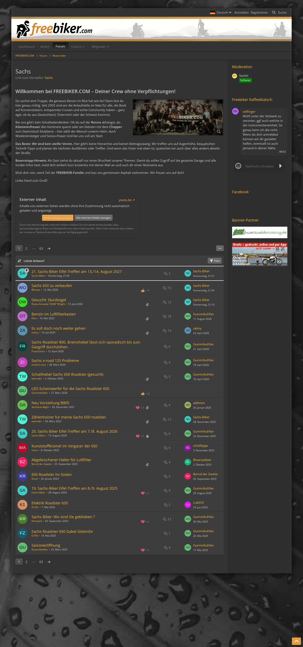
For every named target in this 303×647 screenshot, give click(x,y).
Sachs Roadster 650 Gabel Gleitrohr (62, 531)
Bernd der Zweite (41, 464)
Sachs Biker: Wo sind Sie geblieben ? (63, 516)
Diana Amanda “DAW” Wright (48, 304)
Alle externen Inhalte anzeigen (93, 217)
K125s (35, 507)
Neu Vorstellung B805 (50, 402)
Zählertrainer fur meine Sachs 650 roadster (69, 417)
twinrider (37, 378)
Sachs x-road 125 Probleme (55, 360)
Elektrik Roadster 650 (50, 502)
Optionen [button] (277, 111)
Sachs (49, 78)
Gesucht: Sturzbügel (49, 299)
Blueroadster (202, 460)
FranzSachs (38, 351)
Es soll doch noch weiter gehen (59, 328)
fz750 (35, 535)
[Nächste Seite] (49, 248)
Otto (34, 318)
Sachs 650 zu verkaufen (52, 285)
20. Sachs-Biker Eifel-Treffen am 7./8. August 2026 (74, 431)
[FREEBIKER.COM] (151, 29)
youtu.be (125, 200)
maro (35, 450)
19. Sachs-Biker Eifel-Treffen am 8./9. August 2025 (74, 488)
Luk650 (198, 502)
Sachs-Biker (38, 275)
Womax (36, 290)
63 (41, 248)
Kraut (35, 478)
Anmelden (241, 12)
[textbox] (259, 166)
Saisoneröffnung (46, 545)
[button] (221, 12)
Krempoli (37, 521)
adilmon (199, 403)
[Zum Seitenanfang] (296, 641)
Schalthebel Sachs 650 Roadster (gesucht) (67, 374)
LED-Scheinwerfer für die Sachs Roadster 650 (70, 388)
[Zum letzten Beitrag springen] (187, 273)
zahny (35, 332)
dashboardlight (40, 407)
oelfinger (249, 111)
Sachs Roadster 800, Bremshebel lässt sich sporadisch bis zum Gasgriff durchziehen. (86, 344)
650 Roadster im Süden (52, 474)
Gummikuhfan (203, 314)
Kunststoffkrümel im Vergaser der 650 (64, 445)
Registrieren (259, 12)
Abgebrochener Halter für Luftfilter (61, 459)
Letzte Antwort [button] (34, 261)
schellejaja (200, 445)
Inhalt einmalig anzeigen (58, 217)
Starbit (243, 75)
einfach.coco (39, 364)
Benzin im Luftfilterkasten (54, 314)
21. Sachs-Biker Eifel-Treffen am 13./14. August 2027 (77, 271)
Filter (217, 261)
